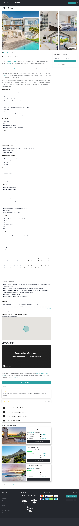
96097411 (34, 503)
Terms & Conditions (6, 515)
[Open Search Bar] (77, 2)
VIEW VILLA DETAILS (39, 441)
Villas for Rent (40, 2)
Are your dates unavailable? (59, 64)
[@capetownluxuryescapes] (69, 500)
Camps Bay (6, 52)
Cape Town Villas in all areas (16, 484)
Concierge (49, 2)
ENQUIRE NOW (72, 2)
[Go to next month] (49, 253)
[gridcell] (24, 268)
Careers (4, 500)
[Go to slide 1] (37, 49)
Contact (4, 507)
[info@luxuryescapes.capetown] (72, 500)
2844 (25, 503)
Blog (3, 512)
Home (34, 2)
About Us (4, 505)
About (55, 2)
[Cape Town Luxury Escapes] (13, 3)
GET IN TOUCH (71, 496)
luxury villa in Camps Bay (12, 61)
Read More (49, 308)
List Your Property (62, 2)
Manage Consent (67, 520)
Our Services (5, 503)
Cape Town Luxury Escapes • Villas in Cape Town (29, 520)
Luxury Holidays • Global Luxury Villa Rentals (45, 520)
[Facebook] (66, 500)
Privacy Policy (55, 520)
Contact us (9, 63)
